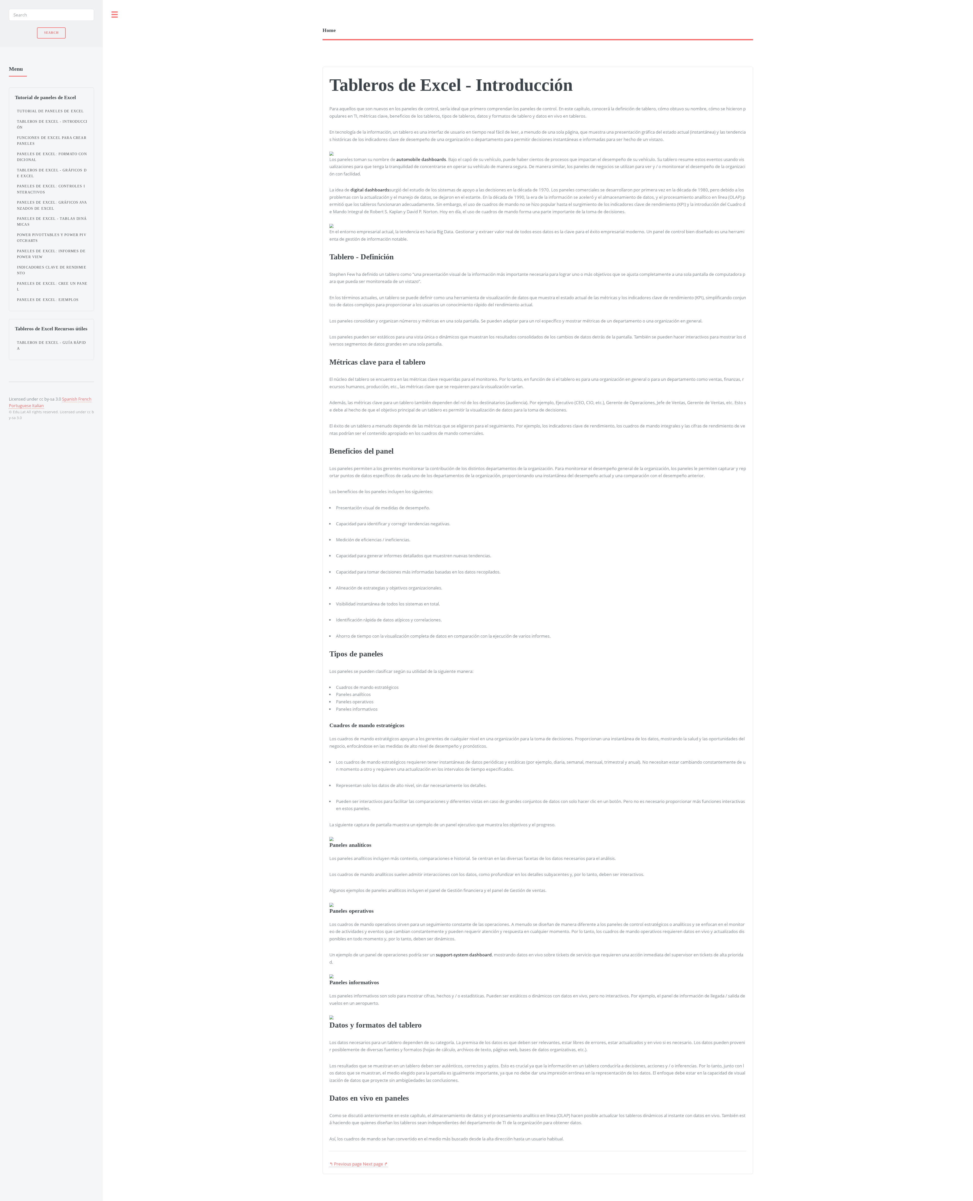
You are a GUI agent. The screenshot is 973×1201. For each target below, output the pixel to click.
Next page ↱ (375, 1164)
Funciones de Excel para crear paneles (51, 141)
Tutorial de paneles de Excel (50, 111)
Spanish (69, 399)
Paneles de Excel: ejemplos (48, 300)
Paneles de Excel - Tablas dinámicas (52, 221)
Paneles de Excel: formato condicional (52, 157)
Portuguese (20, 405)
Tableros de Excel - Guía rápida (51, 345)
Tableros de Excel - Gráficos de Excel (52, 173)
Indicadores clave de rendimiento (51, 270)
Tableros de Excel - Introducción (52, 124)
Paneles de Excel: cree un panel (52, 286)
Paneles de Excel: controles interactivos (51, 189)
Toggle (115, 15)
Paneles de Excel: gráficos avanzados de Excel (52, 205)
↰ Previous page (345, 1164)
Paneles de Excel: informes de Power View (51, 254)
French (84, 399)
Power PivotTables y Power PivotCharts (51, 238)
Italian (38, 405)
